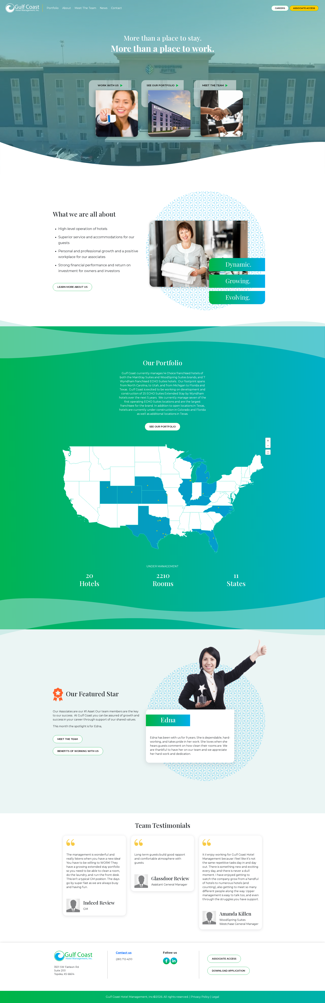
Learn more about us (72, 286)
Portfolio (53, 8)
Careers (280, 8)
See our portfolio (162, 426)
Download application (228, 970)
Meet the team (67, 739)
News (103, 8)
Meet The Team (85, 8)
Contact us (124, 952)
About (66, 8)
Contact (116, 8)
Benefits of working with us (78, 751)
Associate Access (304, 8)
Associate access (224, 958)
